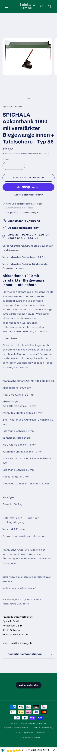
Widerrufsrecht (21, 727)
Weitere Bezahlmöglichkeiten (28, 195)
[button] (6, 6)
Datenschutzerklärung (42, 727)
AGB (18, 733)
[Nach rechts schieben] (35, 98)
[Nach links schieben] (21, 98)
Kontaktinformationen (30, 737)
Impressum (28, 733)
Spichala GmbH (26, 723)
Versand (18, 154)
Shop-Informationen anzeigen (22, 212)
